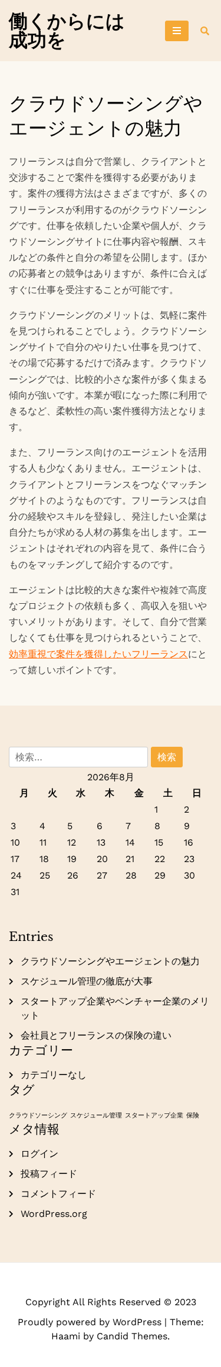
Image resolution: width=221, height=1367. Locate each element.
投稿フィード (49, 1173)
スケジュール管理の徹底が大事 (87, 981)
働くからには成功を (67, 30)
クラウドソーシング (38, 1115)
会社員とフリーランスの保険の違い (96, 1035)
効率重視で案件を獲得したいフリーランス (98, 654)
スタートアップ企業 (154, 1115)
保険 (192, 1115)
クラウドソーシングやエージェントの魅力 (110, 961)
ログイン (39, 1153)
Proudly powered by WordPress (91, 1322)
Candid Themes (132, 1336)
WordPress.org (54, 1213)
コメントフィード (58, 1193)
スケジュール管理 (96, 1115)
